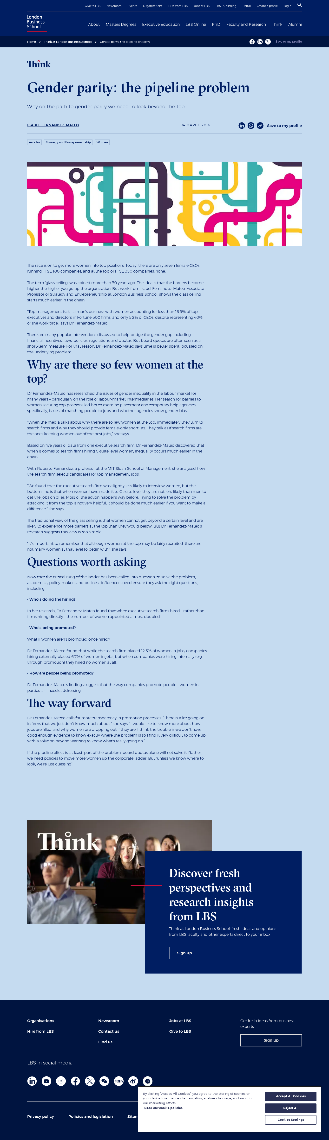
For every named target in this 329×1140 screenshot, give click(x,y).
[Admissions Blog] (147, 1081)
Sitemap (135, 1117)
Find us (105, 1042)
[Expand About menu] (102, 24)
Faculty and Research (246, 24)
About (94, 24)
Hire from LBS (178, 6)
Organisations (152, 6)
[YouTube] (46, 1081)
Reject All (290, 1108)
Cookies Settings (291, 1119)
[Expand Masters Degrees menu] (139, 24)
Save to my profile (289, 41)
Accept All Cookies (291, 1096)
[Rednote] (119, 1081)
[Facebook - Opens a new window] (252, 42)
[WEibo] (133, 1081)
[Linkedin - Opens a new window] (260, 42)
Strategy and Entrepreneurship (68, 142)
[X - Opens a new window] (268, 42)
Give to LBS (92, 6)
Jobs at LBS (202, 6)
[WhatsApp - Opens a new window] (251, 125)
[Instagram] (61, 1081)
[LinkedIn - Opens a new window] (241, 125)
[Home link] (36, 24)
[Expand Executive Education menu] (182, 24)
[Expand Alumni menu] (304, 24)
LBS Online (196, 24)
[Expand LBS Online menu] (209, 24)
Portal (247, 6)
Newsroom (114, 6)
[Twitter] (90, 1081)
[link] (184, 953)
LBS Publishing (226, 6)
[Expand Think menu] (285, 24)
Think (277, 24)
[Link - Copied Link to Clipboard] (260, 125)
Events (132, 6)
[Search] (299, 5)
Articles (34, 142)
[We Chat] (104, 1081)
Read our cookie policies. (163, 1108)
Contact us (108, 1031)
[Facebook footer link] (75, 1081)
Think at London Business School (68, 41)
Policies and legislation (90, 1117)
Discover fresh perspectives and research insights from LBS (211, 894)
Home (31, 41)
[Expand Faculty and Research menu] (269, 24)
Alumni (295, 24)
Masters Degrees (121, 24)
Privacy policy (40, 1117)
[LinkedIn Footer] (32, 1081)
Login (287, 6)
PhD (216, 24)
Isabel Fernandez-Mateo (53, 125)
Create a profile (267, 6)
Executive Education (161, 24)
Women (102, 142)
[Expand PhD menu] (223, 24)
